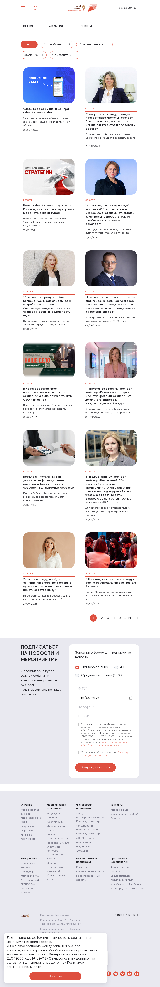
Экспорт (52, 863)
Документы (27, 826)
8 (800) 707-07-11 (129, 8)
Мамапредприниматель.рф (127, 889)
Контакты (117, 805)
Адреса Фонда (120, 810)
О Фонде (26, 805)
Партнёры (27, 830)
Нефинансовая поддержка (56, 807)
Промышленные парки (90, 871)
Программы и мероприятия (119, 860)
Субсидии (82, 851)
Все (27, 44)
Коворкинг (82, 867)
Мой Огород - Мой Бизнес (126, 884)
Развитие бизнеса (92, 44)
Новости (115, 871)
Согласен (55, 976)
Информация (29, 858)
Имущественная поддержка (86, 860)
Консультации (55, 822)
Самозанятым (62, 54)
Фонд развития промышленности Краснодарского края (89, 830)
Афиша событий (120, 867)
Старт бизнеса (54, 44)
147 (130, 618)
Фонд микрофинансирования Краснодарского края (90, 817)
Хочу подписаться (95, 767)
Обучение (31, 54)
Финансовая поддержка (84, 807)
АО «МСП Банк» (85, 838)
